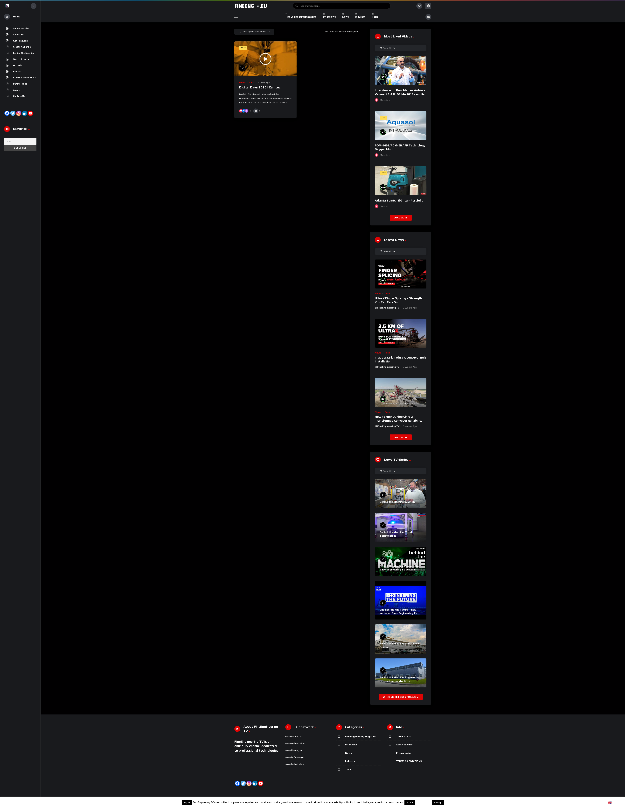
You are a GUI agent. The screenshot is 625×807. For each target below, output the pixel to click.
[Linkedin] (254, 783)
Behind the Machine (23, 53)
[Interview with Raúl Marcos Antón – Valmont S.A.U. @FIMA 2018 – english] (400, 70)
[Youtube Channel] (30, 113)
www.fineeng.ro (293, 750)
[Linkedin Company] (24, 113)
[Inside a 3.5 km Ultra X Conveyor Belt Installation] (400, 333)
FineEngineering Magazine (360, 736)
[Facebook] (7, 113)
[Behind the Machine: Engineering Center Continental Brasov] (400, 672)
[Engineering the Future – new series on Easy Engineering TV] (400, 600)
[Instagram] (18, 113)
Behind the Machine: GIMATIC (398, 501)
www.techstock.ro (294, 764)
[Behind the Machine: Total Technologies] (400, 527)
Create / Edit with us (24, 77)
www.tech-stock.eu (295, 743)
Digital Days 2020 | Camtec (259, 87)
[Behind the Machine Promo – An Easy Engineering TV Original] (400, 561)
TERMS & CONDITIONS (409, 761)
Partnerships (20, 84)
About (16, 90)
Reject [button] (187, 802)
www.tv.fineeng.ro (294, 757)
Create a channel (22, 47)
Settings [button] (438, 802)
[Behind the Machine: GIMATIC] (400, 493)
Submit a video (21, 28)
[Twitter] (12, 113)
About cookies (404, 744)
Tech (251, 82)
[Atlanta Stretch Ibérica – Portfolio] (400, 180)
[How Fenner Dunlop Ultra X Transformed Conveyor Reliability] (400, 392)
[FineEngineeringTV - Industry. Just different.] (15, 5)
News (242, 82)
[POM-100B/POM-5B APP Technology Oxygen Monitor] (400, 125)
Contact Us (19, 96)
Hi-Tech (17, 65)
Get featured (20, 41)
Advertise (18, 34)
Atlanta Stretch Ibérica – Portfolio (399, 200)
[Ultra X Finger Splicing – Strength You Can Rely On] (400, 273)
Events (17, 71)
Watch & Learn (21, 59)
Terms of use (403, 736)
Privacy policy (403, 753)
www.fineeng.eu (293, 736)
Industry (350, 761)
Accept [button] (409, 802)
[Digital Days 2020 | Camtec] (265, 58)
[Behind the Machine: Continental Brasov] (400, 638)
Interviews (351, 744)
